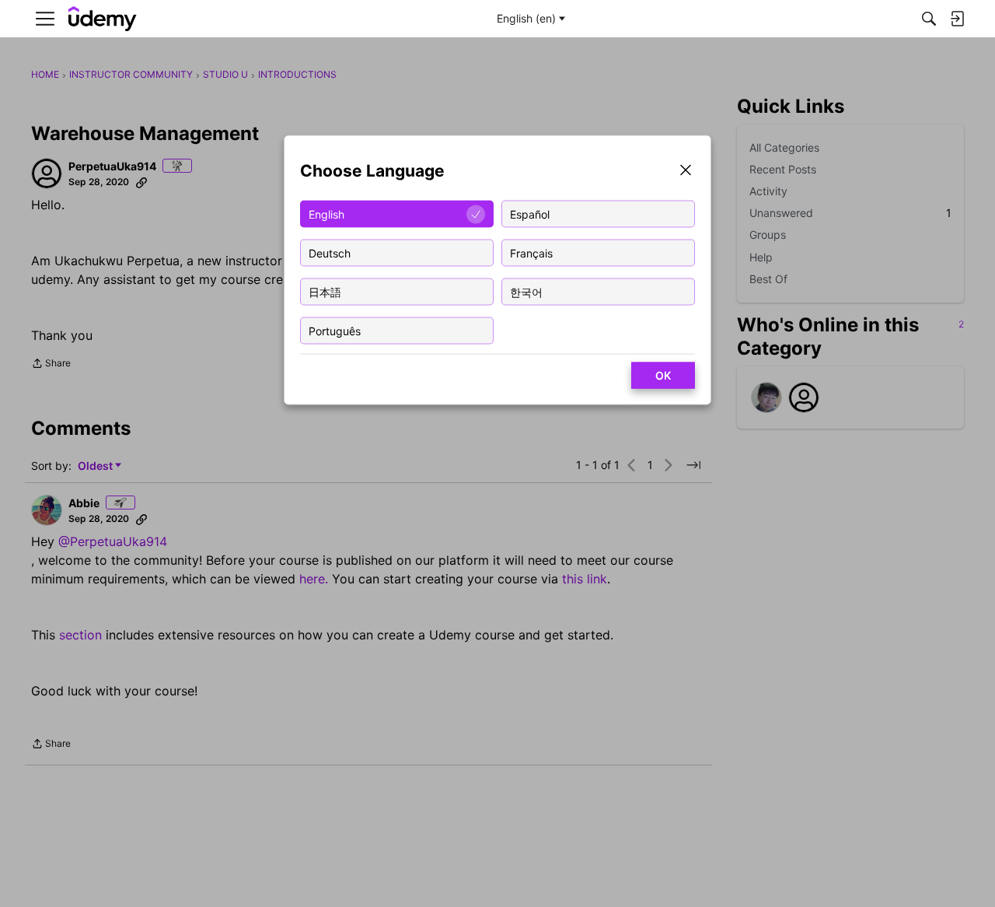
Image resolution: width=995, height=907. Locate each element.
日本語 (325, 291)
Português (335, 330)
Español (530, 213)
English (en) (526, 18)
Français (531, 252)
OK (663, 375)
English (326, 213)
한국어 (526, 291)
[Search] (929, 19)
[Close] (685, 171)
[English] (102, 19)
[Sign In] (957, 19)
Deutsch (330, 252)
